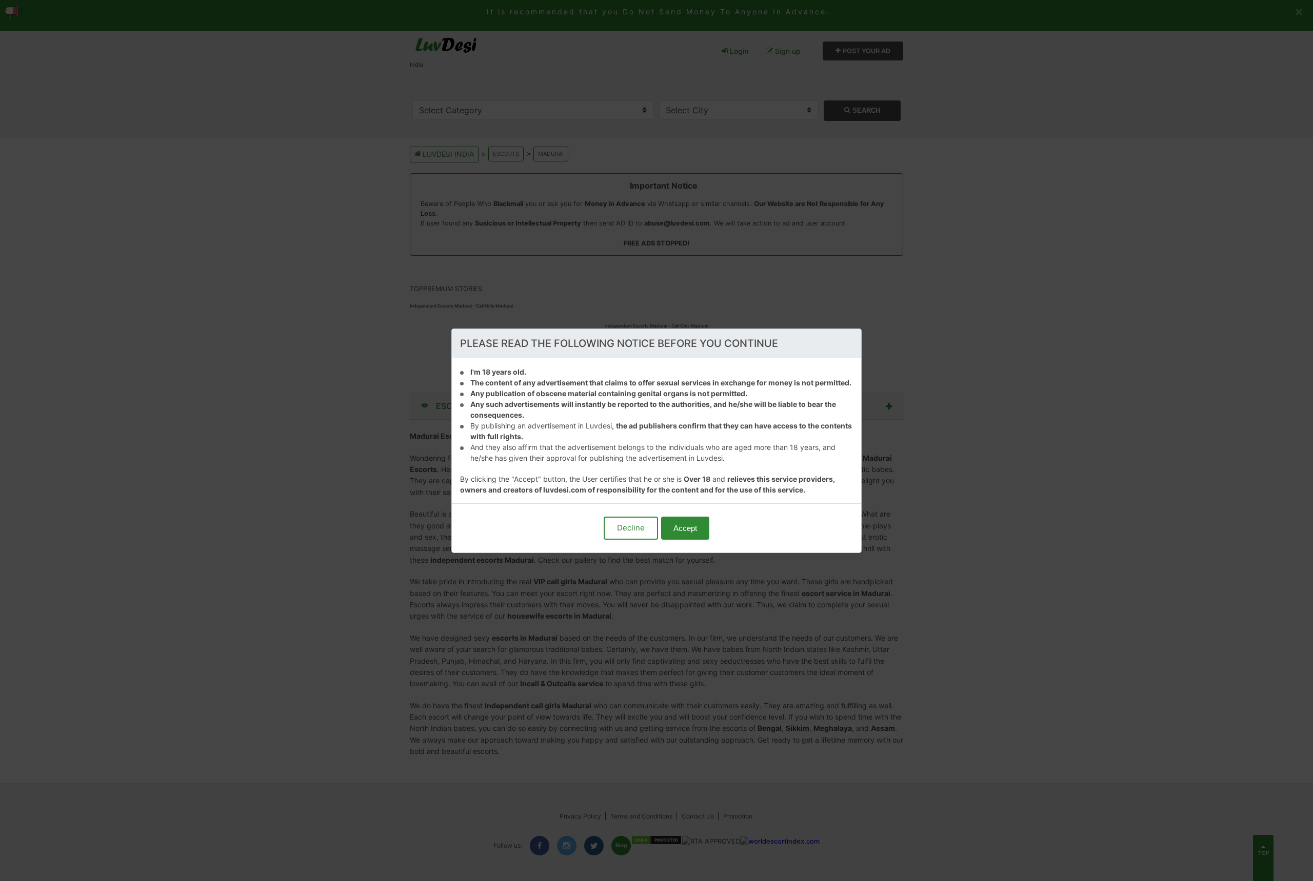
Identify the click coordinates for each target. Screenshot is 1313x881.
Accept (685, 528)
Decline (631, 527)
